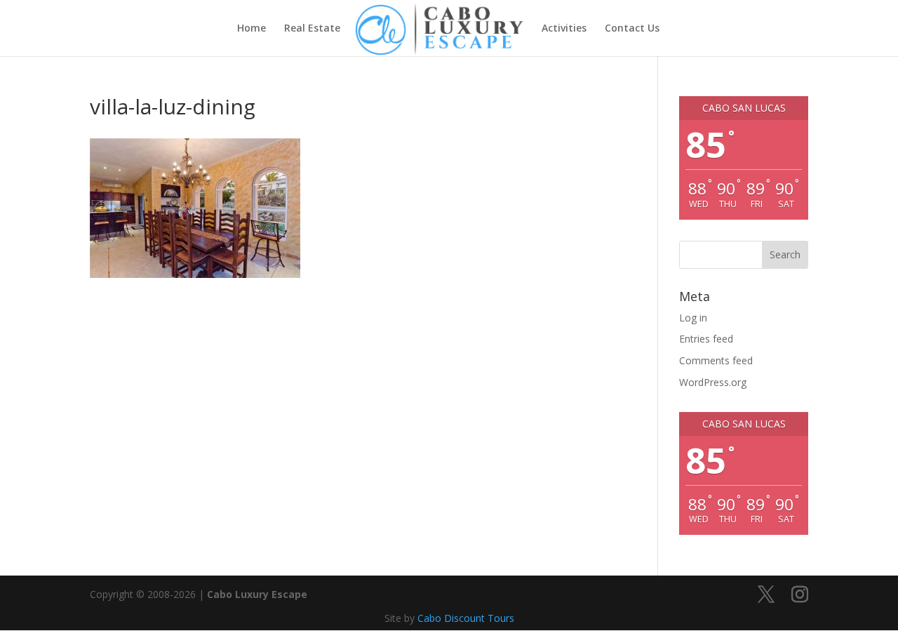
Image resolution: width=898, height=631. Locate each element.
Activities (564, 28)
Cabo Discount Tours (465, 618)
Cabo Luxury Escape (257, 594)
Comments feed (716, 360)
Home (251, 28)
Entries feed (706, 338)
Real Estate (312, 28)
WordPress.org (712, 382)
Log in (693, 317)
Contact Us (632, 28)
